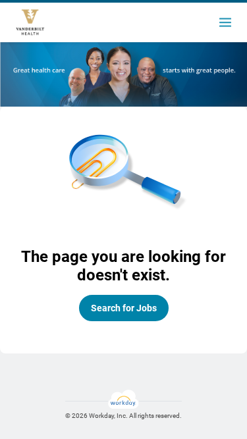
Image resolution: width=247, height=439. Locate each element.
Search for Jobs (124, 308)
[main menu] (225, 22)
